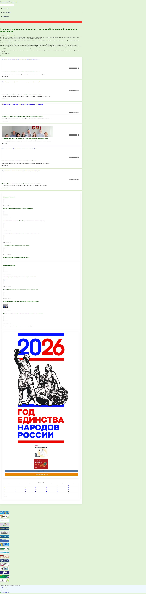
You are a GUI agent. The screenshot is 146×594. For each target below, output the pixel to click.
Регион (11, 35)
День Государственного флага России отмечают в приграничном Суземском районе (22, 94)
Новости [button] (5, 8)
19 (25, 491)
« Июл (5, 496)
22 (57, 491)
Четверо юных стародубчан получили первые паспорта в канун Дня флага (19, 160)
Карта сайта (5, 589)
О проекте (4, 587)
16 (68, 489)
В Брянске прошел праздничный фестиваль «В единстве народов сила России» (21, 71)
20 (35, 491)
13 (35, 489)
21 (46, 491)
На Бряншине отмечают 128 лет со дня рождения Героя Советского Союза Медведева (22, 116)
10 (4, 489)
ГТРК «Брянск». (12, 42)
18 (15, 491)
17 (4, 491)
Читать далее (5, 76)
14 (46, 489)
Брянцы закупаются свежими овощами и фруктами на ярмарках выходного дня (21, 183)
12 (25, 489)
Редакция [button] (5, 16)
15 (57, 489)
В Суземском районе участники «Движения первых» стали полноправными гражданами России (25, 138)
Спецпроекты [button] (6, 12)
